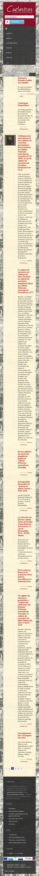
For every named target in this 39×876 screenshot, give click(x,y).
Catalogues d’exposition (23, 104)
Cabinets (9, 33)
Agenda (8, 38)
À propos (12, 808)
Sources (9, 48)
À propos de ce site (16, 818)
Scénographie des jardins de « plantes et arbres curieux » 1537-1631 (25, 486)
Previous (30, 74)
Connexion (13, 834)
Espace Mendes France (15, 794)
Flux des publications (16, 837)
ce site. (20, 853)
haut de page (9, 871)
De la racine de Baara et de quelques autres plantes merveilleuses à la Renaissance (25, 576)
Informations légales (16, 811)
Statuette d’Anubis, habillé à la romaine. (25, 80)
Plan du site (20, 62)
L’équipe (8, 52)
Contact (9, 57)
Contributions (11, 43)
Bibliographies (24, 129)
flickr (11, 853)
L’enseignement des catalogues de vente (24, 735)
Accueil (19, 28)
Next (34, 74)
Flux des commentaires (17, 840)
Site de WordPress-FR (17, 843)
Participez (15, 22)
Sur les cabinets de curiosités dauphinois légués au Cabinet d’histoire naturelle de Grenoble (25, 459)
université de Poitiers (15, 792)
